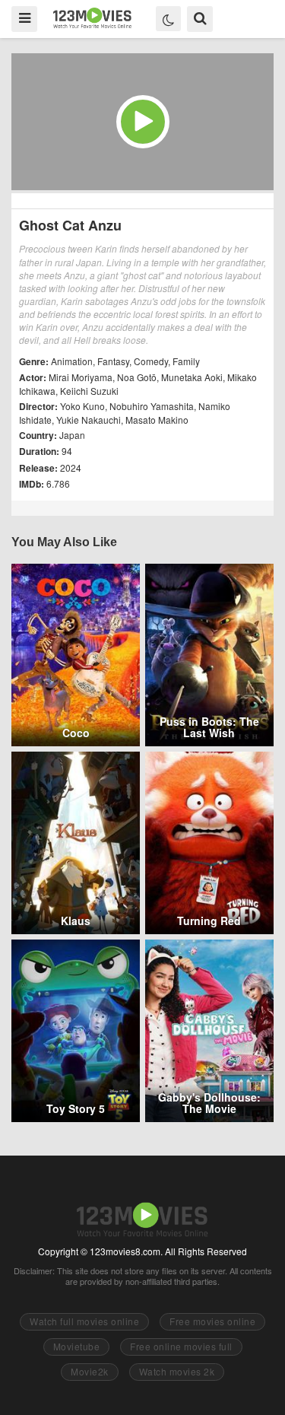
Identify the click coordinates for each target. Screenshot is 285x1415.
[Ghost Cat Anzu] (142, 121)
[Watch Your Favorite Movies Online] (92, 18)
